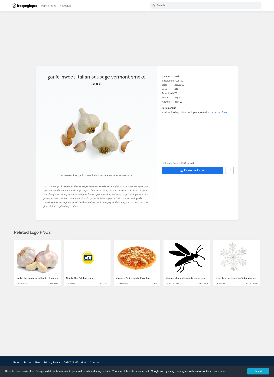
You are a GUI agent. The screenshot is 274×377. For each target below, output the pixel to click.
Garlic (177, 76)
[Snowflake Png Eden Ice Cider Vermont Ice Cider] (237, 258)
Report (178, 97)
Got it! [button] (258, 371)
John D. (178, 101)
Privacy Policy (52, 362)
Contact (94, 362)
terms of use (220, 112)
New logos (65, 5)
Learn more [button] (218, 371)
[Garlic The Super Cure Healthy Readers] (37, 258)
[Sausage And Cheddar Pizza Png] (137, 258)
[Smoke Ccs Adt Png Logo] (87, 258)
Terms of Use (32, 362)
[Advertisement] (137, 40)
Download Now (194, 170)
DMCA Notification (75, 362)
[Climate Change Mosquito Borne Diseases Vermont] (187, 258)
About (16, 362)
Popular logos (48, 5)
